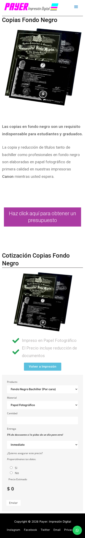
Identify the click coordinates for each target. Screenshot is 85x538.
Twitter (45, 529)
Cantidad (12, 413)
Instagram (13, 529)
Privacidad (71, 529)
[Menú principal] (76, 7)
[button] (42, 367)
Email (56, 529)
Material (12, 397)
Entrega (11, 428)
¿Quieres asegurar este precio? (25, 453)
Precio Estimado (17, 479)
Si (16, 468)
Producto (12, 382)
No (17, 473)
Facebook (30, 529)
